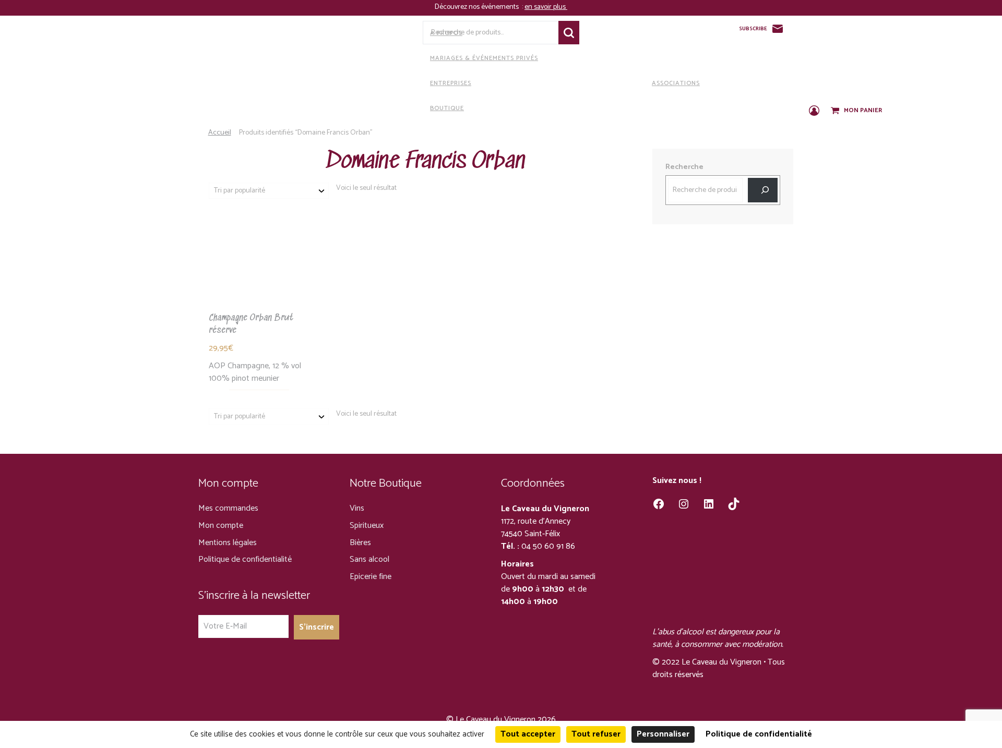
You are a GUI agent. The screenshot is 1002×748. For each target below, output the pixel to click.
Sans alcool (369, 559)
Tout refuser (596, 734)
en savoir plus (545, 7)
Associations (676, 83)
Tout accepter (527, 734)
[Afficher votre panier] (836, 111)
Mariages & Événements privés (484, 58)
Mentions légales (227, 543)
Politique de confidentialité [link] (759, 734)
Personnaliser (663, 734)
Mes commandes (228, 508)
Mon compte (220, 525)
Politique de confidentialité (245, 559)
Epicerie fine (370, 577)
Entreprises (450, 83)
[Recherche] (763, 190)
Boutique (447, 108)
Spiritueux (367, 525)
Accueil (219, 133)
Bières (360, 543)
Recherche (568, 32)
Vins (357, 508)
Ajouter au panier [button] (259, 273)
